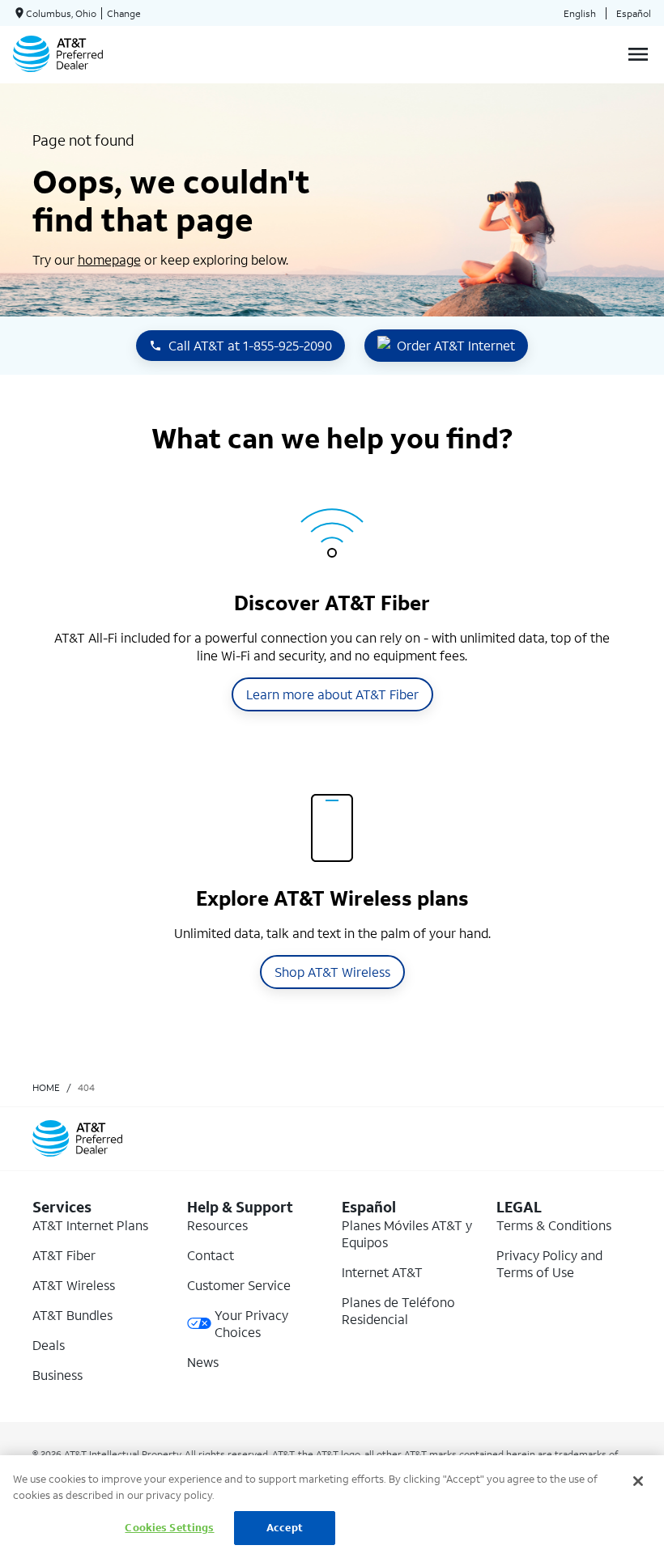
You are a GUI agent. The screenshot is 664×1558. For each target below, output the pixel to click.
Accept (284, 1528)
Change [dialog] (124, 13)
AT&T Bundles (72, 1314)
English (580, 13)
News (203, 1361)
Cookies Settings (169, 1528)
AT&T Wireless (73, 1284)
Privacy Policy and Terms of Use (549, 1263)
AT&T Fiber (64, 1254)
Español (633, 13)
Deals (48, 1344)
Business (57, 1374)
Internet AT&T (382, 1271)
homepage (109, 259)
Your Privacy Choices (251, 1323)
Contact (210, 1254)
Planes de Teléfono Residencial (398, 1310)
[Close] (638, 1481)
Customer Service (239, 1284)
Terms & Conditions (553, 1224)
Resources (217, 1224)
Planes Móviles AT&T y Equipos (407, 1233)
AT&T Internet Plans (90, 1224)
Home (46, 1087)
